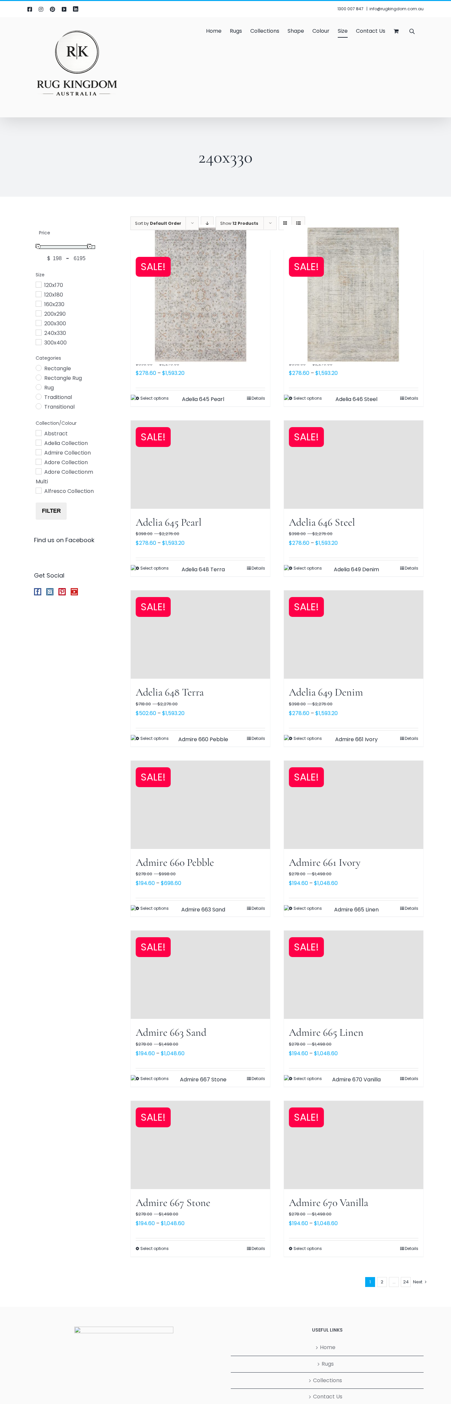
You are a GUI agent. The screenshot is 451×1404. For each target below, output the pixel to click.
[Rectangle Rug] (38, 377)
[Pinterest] (62, 591)
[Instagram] (49, 591)
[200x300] (38, 322)
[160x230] (38, 303)
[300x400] (38, 341)
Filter (51, 511)
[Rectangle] (38, 367)
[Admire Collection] (38, 452)
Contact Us (327, 1396)
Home (327, 1347)
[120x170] (38, 284)
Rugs (328, 1364)
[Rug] (38, 386)
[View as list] (298, 223)
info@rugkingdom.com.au (396, 9)
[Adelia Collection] (38, 442)
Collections (327, 1380)
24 (406, 1282)
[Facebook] (37, 591)
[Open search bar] (412, 31)
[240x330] (38, 332)
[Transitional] (38, 406)
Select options (154, 1248)
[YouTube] (74, 591)
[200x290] (38, 313)
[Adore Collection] (38, 461)
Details (258, 1248)
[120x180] (38, 294)
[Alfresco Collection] (38, 490)
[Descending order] (207, 223)
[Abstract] (38, 432)
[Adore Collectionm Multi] (38, 471)
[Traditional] (38, 396)
